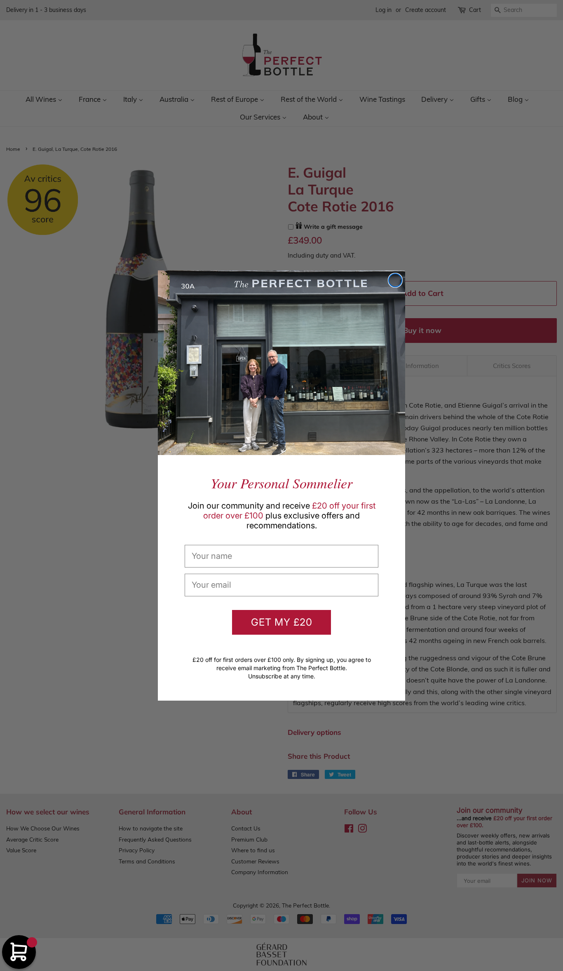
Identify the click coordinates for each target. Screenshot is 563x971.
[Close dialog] (395, 280)
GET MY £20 (281, 622)
